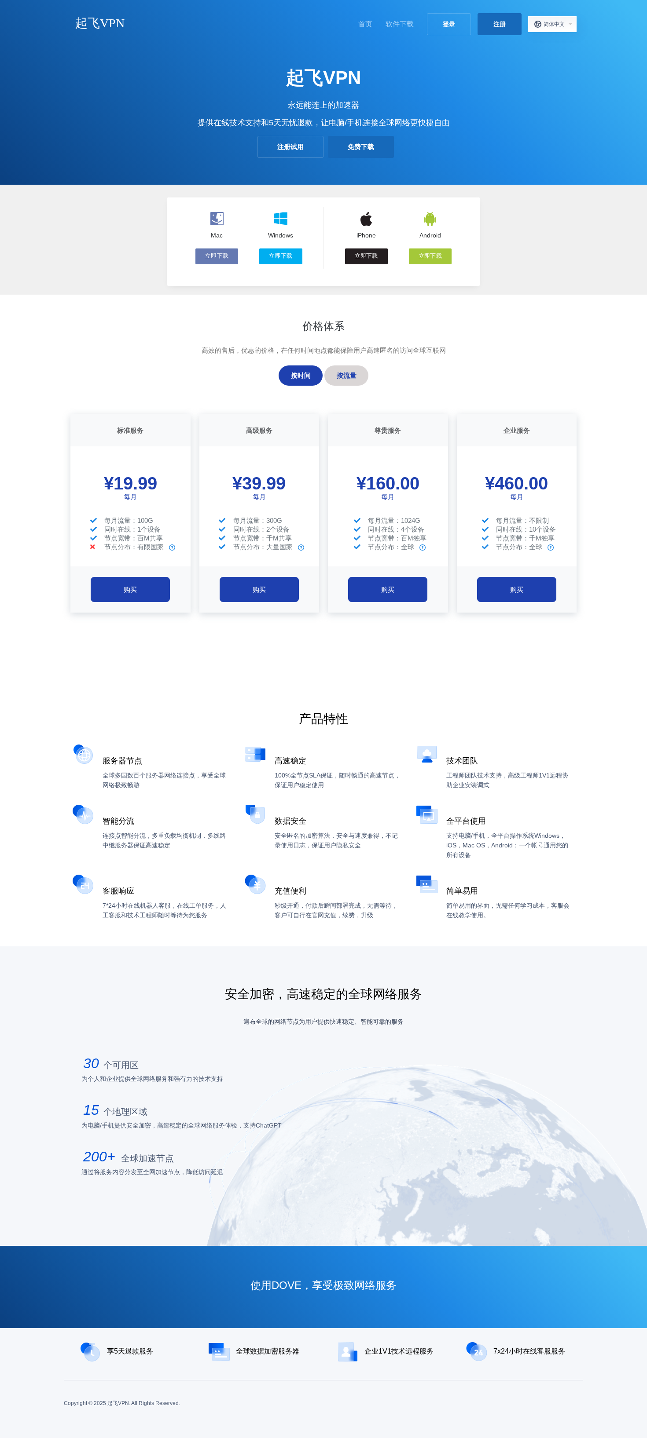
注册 (499, 24)
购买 (130, 589)
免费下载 (361, 146)
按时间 (301, 375)
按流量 (347, 375)
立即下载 (216, 256)
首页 (365, 24)
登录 (449, 24)
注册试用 (290, 146)
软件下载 (400, 24)
